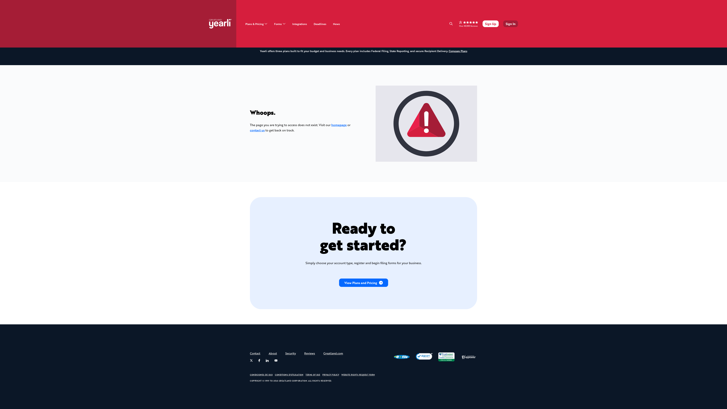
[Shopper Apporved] (468, 357)
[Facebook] (259, 360)
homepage (339, 125)
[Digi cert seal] (424, 357)
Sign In (511, 24)
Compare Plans (458, 51)
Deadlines (320, 24)
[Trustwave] (446, 357)
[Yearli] (222, 24)
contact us (257, 130)
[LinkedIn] (267, 360)
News (336, 24)
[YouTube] (276, 360)
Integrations (299, 24)
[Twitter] (251, 360)
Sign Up (490, 24)
